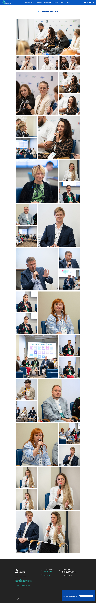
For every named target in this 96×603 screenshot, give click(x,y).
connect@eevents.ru (48, 571)
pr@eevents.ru (47, 575)
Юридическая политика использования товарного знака (25, 582)
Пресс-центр (39, 2)
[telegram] (85, 2)
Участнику (56, 2)
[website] (87, 2)
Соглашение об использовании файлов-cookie (23, 581)
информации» (27, 585)
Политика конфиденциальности (21, 577)
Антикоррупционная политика (20, 576)
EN (93, 2)
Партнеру (69, 2)
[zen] (90, 2)
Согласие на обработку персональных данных (23, 580)
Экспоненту (62, 2)
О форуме (27, 2)
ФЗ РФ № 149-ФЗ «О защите (20, 585)
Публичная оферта (18, 579)
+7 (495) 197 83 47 (66, 575)
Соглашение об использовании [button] (70, 596)
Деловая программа (47, 2)
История (33, 2)
